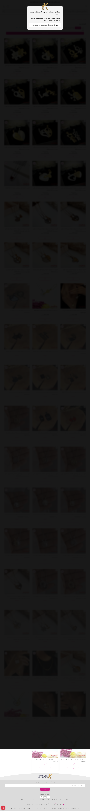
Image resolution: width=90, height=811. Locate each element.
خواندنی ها (67, 800)
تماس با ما (38, 800)
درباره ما (32, 800)
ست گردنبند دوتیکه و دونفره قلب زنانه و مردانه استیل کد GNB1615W (45, 761)
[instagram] (45, 797)
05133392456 (37, 803)
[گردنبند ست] (45, 776)
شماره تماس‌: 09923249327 (47, 803)
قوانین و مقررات (58, 800)
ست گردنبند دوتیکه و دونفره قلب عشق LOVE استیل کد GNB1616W (73, 761)
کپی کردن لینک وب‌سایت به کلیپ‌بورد (45, 25)
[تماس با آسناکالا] (3, 808)
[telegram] (41, 797)
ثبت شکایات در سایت (47, 800)
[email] (48, 797)
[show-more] (73, 768)
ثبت (45, 789)
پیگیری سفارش (24, 800)
